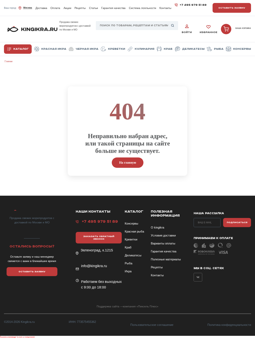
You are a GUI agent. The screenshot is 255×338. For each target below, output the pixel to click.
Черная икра (87, 49)
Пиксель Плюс (147, 306)
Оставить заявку (231, 8)
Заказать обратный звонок (98, 237)
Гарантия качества (113, 8)
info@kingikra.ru (94, 266)
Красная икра (53, 49)
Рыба (219, 49)
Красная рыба (134, 231)
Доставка (41, 8)
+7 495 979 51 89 (193, 5)
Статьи (93, 8)
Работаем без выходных (101, 282)
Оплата (55, 8)
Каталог (21, 49)
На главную (127, 162)
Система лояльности (142, 8)
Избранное (208, 32)
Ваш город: (18, 7)
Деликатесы (193, 49)
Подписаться (237, 222)
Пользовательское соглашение (151, 324)
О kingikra (157, 227)
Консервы (242, 49)
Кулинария (144, 49)
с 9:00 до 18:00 (93, 287)
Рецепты (80, 8)
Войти (187, 32)
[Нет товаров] (226, 29)
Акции (67, 8)
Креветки (116, 49)
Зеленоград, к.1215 (97, 250)
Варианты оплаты (163, 243)
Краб (168, 49)
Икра (128, 271)
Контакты (165, 8)
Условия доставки (163, 235)
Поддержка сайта (108, 306)
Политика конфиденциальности (229, 324)
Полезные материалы (166, 259)
